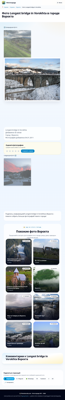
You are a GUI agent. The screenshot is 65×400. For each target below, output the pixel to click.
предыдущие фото (11, 27)
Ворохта (18, 7)
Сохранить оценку (27, 151)
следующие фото (9, 155)
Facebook (43, 378)
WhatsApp (30, 378)
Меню (59, 2)
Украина (12, 7)
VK (37, 378)
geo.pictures (25, 396)
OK (52, 378)
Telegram (19, 378)
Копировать (9, 382)
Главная (6, 7)
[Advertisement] (32, 114)
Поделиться (9, 378)
